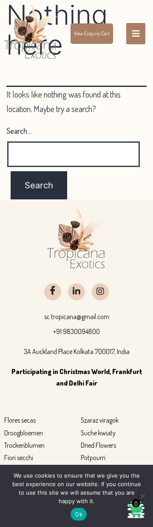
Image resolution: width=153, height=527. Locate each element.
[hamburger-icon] (135, 33)
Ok (78, 514)
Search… (18, 130)
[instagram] (100, 291)
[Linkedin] (76, 291)
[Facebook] (52, 291)
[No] (142, 496)
